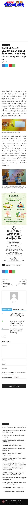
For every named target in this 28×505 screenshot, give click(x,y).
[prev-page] (3, 337)
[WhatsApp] (13, 65)
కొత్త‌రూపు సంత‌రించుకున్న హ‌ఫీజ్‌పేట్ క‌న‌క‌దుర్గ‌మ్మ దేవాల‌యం (7, 284)
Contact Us (13, 500)
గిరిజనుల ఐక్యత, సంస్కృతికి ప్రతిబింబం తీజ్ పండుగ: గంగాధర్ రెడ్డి (17, 331)
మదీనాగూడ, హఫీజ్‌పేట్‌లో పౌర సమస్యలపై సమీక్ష (12, 487)
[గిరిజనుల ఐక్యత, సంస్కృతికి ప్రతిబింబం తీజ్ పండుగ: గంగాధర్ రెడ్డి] (5, 330)
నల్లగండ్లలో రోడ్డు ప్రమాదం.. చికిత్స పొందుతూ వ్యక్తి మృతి (17, 314)
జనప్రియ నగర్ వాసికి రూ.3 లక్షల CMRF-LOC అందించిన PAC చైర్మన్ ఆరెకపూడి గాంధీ (14, 459)
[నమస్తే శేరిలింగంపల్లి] (14, 3)
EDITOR (5, 62)
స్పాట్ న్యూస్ (7, 45)
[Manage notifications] (3, 501)
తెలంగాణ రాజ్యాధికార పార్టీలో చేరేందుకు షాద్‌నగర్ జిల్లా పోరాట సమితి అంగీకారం (17, 323)
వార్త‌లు (3, 45)
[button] (2, 39)
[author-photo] (14, 300)
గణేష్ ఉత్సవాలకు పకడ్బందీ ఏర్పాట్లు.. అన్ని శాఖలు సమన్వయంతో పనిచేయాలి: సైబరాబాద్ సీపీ (13, 473)
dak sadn (8, 265)
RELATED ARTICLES (6, 310)
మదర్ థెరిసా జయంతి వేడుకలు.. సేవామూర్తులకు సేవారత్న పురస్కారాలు (12, 468)
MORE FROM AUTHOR (18, 310)
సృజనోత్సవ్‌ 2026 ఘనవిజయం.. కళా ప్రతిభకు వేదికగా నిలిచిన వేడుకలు (13, 441)
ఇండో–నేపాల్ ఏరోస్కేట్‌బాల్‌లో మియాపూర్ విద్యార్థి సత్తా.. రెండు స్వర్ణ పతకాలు (14, 478)
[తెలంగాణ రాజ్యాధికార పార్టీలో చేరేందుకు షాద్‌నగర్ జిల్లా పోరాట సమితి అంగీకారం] (5, 323)
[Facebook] (3, 65)
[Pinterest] (10, 65)
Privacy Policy (20, 500)
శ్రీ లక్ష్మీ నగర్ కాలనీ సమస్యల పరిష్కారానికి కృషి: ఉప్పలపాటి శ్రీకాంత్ (12, 454)
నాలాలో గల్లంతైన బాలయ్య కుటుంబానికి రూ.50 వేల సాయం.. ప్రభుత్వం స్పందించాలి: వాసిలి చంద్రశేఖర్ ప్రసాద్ (14, 463)
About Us (7, 500)
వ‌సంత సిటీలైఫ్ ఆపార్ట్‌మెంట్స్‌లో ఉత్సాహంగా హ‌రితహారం (20, 283)
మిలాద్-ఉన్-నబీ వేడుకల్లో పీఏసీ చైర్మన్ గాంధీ (11, 445)
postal (13, 265)
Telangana (18, 265)
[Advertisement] (14, 22)
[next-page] (5, 337)
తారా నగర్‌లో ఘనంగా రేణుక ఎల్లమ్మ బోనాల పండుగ (13, 491)
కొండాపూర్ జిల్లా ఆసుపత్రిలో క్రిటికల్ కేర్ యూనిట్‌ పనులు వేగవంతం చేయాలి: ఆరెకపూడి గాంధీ (14, 483)
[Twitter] (6, 65)
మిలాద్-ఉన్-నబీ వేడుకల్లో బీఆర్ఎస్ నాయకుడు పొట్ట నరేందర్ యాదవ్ (13, 449)
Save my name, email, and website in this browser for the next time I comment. (13, 373)
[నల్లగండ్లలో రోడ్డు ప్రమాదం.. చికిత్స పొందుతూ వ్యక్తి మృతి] (5, 315)
